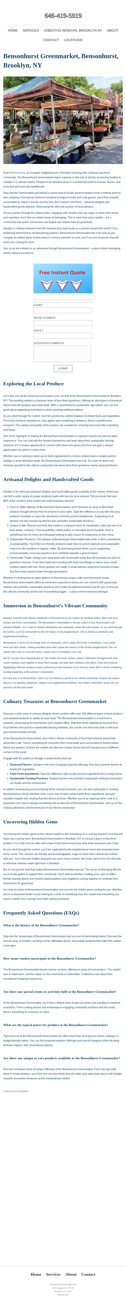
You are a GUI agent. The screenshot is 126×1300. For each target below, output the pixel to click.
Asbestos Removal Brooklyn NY (73, 30)
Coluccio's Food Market (15, 1091)
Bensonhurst (17, 172)
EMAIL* (38, 330)
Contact (51, 40)
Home (13, 30)
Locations (73, 40)
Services (31, 30)
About (112, 30)
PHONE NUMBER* (44, 317)
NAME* (38, 305)
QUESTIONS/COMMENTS (48, 343)
